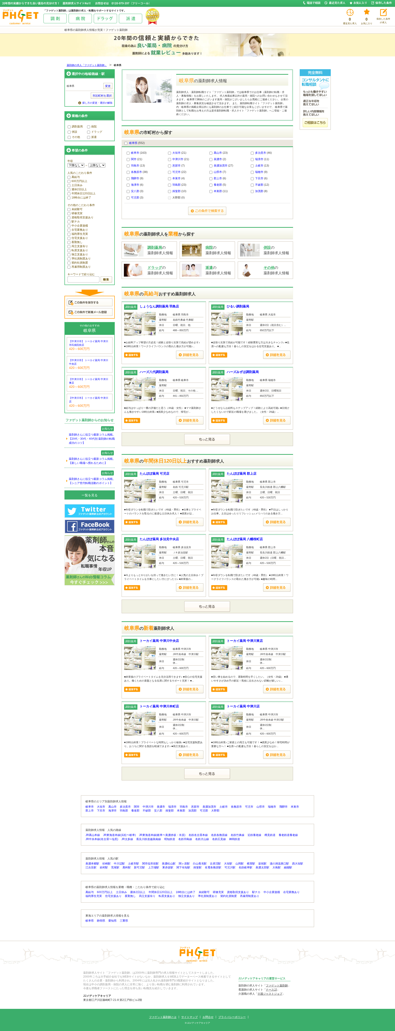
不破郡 (259, 184)
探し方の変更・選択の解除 (97, 102)
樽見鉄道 (269, 835)
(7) (178, 165)
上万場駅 (153, 867)
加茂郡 (259, 191)
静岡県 (101, 920)
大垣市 (176, 152)
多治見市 (260, 152)
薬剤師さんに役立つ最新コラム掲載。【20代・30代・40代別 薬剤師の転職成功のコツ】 (92, 438)
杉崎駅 (106, 863)
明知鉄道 (169, 839)
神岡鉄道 (234, 839)
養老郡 (218, 184)
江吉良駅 (90, 867)
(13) (138, 165)
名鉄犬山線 (202, 839)
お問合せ (208, 1017)
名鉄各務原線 (219, 835)
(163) (139, 152)
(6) (220, 178)
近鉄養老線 (254, 835)
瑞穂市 (259, 172)
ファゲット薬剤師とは (162, 1017)
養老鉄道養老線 (288, 835)
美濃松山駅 (169, 863)
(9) (261, 172)
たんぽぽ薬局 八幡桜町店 (245, 539)
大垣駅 (228, 863)
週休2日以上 (79, 189)
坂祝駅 (262, 863)
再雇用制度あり (81, 266)
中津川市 (177, 159)
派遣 (94, 137)
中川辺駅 (119, 863)
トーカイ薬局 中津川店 (243, 706)
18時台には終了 (81, 197)
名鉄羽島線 (185, 839)
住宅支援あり (80, 238)
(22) (179, 172)
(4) (178, 178)
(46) (263, 152)
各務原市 (136, 172)
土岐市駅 (133, 863)
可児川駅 (229, 867)
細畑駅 (288, 867)
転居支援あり (80, 250)
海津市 (135, 184)
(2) (220, 159)
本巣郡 (218, 191)
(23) (221, 152)
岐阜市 (135, 152)
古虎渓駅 (215, 863)
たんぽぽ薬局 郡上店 (241, 473)
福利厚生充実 (80, 233)
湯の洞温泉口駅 (279, 863)
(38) (139, 172)
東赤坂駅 (167, 867)
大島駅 (276, 867)
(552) (137, 143)
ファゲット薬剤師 (277, 985)
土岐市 (259, 165)
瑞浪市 (259, 159)
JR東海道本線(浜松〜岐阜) (119, 835)
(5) (220, 184)
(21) (179, 152)
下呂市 (259, 178)
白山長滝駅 (200, 863)
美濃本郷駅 (92, 863)
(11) (262, 159)
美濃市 (218, 159)
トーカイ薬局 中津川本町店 (159, 706)
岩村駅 (104, 867)
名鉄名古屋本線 (198, 835)
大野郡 (215, 810)
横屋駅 (251, 863)
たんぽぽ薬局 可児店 (154, 473)
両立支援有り (80, 246)
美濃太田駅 (262, 867)
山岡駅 (239, 863)
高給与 (76, 177)
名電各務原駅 (213, 867)
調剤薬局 (77, 126)
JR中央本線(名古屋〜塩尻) (101, 839)
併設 (74, 131)
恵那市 (176, 165)
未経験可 (77, 209)
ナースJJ (271, 989)
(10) (179, 191)
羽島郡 (176, 184)
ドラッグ (96, 131)
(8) (261, 191)
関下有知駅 (183, 867)
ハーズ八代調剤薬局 (154, 372)
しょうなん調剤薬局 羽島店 (159, 306)
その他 (76, 137)
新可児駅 (139, 867)
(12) (262, 184)
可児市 (176, 172)
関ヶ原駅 (184, 863)
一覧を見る (90, 495)
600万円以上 (79, 181)
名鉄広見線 (219, 839)
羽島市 (135, 165)
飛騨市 (135, 178)
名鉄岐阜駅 (245, 867)
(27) (223, 165)
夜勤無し (77, 242)
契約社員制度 (80, 262)
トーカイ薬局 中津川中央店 (159, 640)
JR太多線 (127, 839)
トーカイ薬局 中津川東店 (245, 640)
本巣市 (176, 178)
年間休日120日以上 (84, 193)
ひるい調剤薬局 (238, 306)
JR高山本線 (92, 835)
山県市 (218, 172)
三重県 (124, 920)
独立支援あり (80, 254)
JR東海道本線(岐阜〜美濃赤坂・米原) (162, 835)
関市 (133, 159)
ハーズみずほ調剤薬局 (243, 372)
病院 (94, 126)
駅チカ (76, 221)
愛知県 (112, 920)
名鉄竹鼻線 (237, 835)
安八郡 (135, 191)
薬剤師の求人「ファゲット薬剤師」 (87, 65)
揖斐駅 (197, 867)
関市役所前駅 (150, 863)
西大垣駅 (297, 863)
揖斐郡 (176, 191)
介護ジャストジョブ (270, 993)
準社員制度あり (81, 258)
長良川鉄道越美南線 (148, 839)
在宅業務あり (80, 229)
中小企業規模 (80, 225)
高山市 (218, 152)
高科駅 (127, 867)
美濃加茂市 (220, 165)
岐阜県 (133, 143)
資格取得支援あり (82, 217)
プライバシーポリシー (232, 1017)
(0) (178, 197)
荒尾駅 (115, 867)
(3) (137, 191)
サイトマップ (189, 1017)
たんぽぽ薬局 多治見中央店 (159, 539)
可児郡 (135, 197)
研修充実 (77, 213)
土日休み (77, 185)
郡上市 (218, 178)
